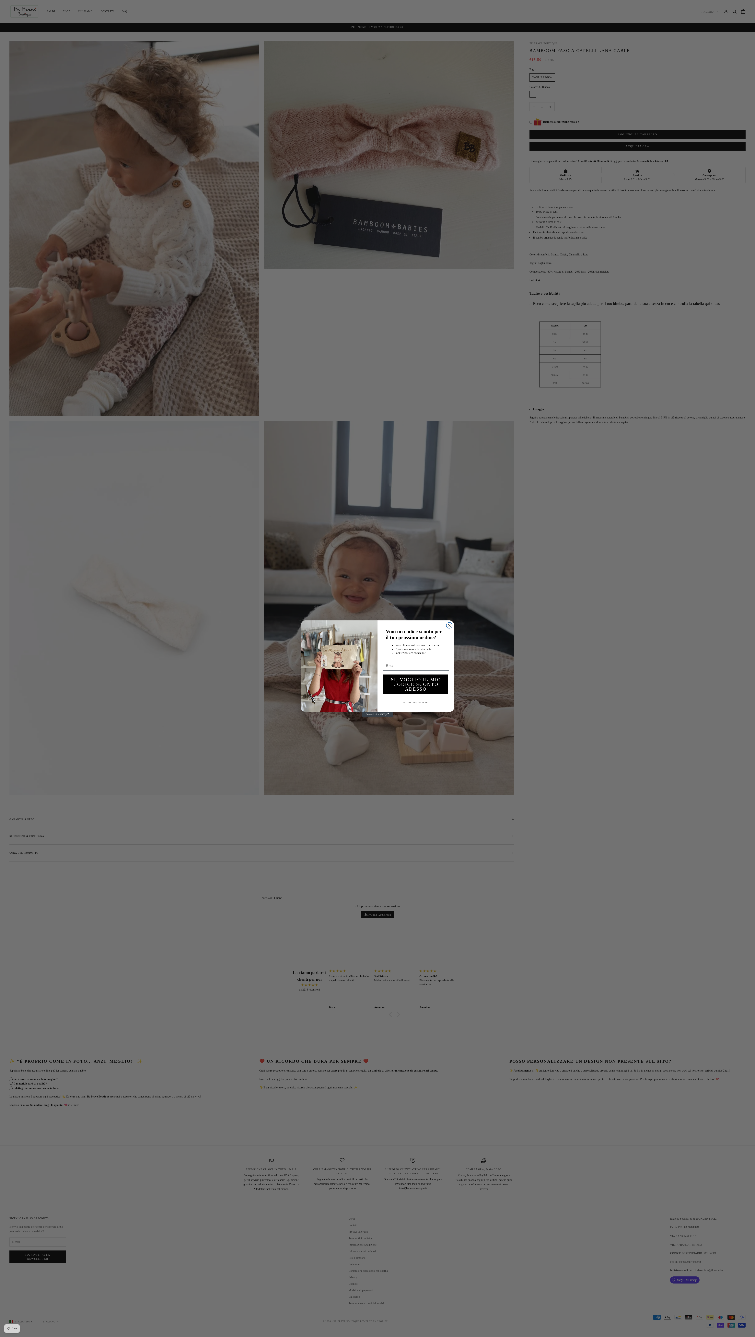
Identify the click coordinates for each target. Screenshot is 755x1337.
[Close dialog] (449, 625)
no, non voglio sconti (416, 702)
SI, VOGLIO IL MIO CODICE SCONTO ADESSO (416, 684)
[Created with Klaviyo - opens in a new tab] (377, 714)
